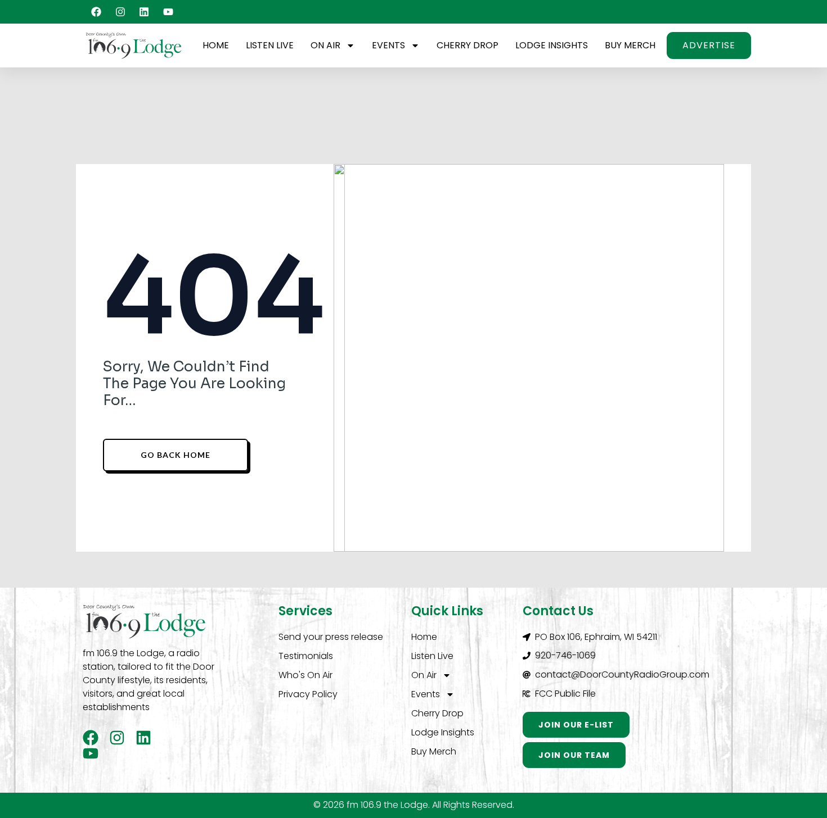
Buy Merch (630, 45)
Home (216, 45)
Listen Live (270, 45)
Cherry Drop (467, 45)
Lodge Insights (551, 45)
